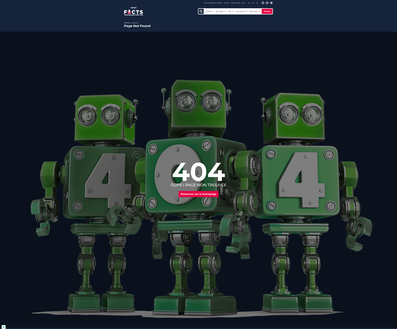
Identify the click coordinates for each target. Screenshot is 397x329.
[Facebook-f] (262, 2)
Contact (226, 3)
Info (229, 11)
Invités (208, 11)
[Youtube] (271, 2)
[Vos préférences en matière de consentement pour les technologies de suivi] (4, 327)
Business (253, 11)
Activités (219, 11)
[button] (201, 11)
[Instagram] (267, 2)
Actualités (240, 11)
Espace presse (235, 3)
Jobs (243, 3)
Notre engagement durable (213, 3)
